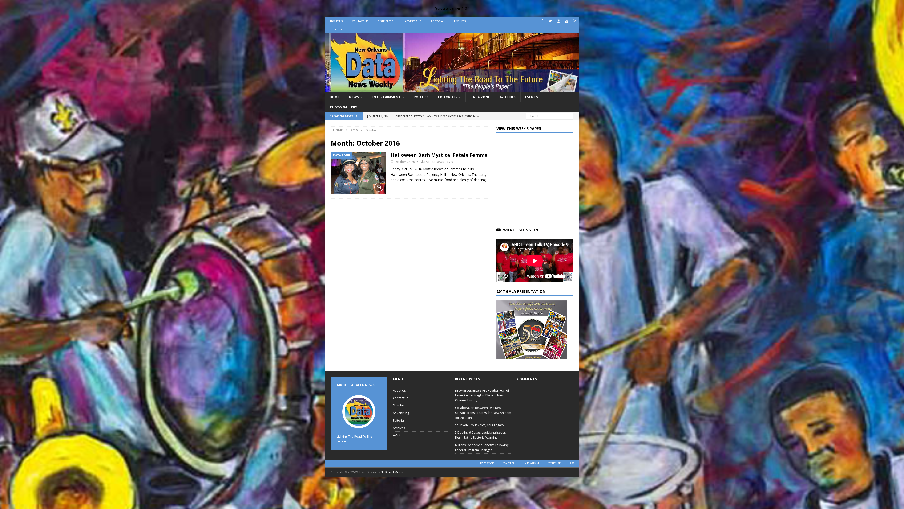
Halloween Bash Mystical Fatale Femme (439, 155)
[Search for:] (549, 116)
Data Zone (480, 97)
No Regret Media (392, 472)
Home (334, 97)
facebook (487, 463)
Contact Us (360, 21)
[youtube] (567, 21)
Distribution (387, 21)
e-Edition (336, 29)
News (354, 97)
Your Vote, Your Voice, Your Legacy (479, 425)
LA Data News (434, 162)
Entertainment (386, 97)
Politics (421, 97)
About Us (336, 21)
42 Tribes (508, 97)
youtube (554, 463)
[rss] (575, 21)
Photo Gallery (343, 107)
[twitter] (550, 21)
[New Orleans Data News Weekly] (452, 89)
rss (572, 463)
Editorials (447, 97)
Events (531, 97)
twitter (508, 463)
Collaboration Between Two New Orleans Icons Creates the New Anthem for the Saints (483, 413)
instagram (531, 463)
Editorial (437, 21)
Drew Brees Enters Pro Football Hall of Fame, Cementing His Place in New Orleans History (482, 395)
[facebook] (542, 21)
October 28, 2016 (406, 162)
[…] (393, 185)
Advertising (413, 21)
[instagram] (558, 21)
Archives (460, 21)
